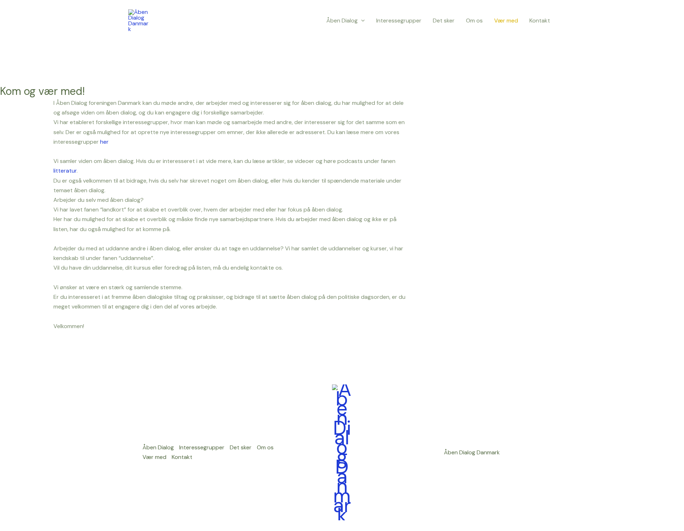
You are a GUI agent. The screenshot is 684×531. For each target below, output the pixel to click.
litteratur (65, 170)
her (104, 141)
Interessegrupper (398, 20)
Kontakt (539, 20)
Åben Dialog (342, 20)
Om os (474, 20)
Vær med (506, 20)
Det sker (444, 20)
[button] (361, 20)
